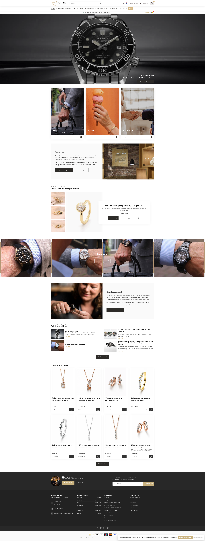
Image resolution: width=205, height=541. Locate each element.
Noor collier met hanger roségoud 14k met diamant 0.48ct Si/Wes (89, 399)
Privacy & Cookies (108, 515)
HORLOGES (59, 8)
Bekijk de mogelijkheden (115, 310)
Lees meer (67, 336)
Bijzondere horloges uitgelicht (75, 345)
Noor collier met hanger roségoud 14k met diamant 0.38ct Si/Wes (63, 399)
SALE (130, 8)
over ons (80, 482)
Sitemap (106, 518)
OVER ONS (98, 8)
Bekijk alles (101, 357)
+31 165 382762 (58, 509)
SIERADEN (68, 8)
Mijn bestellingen (134, 500)
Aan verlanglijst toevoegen (129, 218)
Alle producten (134, 510)
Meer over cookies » (198, 537)
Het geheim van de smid (110, 520)
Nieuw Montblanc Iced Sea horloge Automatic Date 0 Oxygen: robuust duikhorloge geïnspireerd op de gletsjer (135, 343)
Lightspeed (105, 537)
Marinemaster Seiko (71, 331)
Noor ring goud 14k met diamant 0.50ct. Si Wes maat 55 (140, 399)
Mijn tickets (133, 502)
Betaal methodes (108, 512)
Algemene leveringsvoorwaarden (112, 507)
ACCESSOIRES (88, 8)
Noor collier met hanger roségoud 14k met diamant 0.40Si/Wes (115, 446)
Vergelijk (56, 409)
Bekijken (112, 218)
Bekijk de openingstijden (63, 170)
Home (53, 8)
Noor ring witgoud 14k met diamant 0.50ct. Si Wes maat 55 (62, 446)
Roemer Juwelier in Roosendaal (112, 502)
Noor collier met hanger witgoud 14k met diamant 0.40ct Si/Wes (88, 446)
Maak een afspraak (81, 170)
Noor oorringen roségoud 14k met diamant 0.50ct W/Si (141, 446)
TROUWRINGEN (78, 8)
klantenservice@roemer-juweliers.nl (63, 513)
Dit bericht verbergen (185, 537)
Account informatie (135, 497)
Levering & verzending (109, 505)
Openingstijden (107, 500)
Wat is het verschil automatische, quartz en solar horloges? (134, 330)
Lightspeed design (113, 537)
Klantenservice (121, 8)
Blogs (106, 8)
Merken (112, 8)
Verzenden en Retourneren (110, 510)
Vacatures (106, 497)
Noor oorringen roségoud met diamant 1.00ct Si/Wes (113, 399)
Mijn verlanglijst (134, 505)
